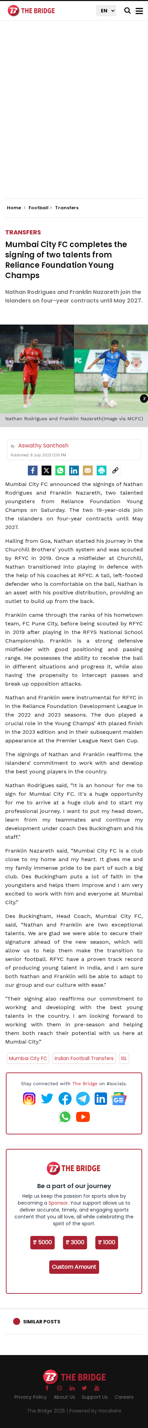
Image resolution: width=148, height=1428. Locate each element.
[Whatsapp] (60, 470)
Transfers (23, 232)
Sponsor (58, 1202)
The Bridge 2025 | (48, 1410)
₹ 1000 (106, 1242)
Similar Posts (41, 1321)
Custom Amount (74, 1267)
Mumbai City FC (28, 1058)
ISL (124, 1058)
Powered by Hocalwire (95, 1410)
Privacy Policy (30, 1397)
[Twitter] (46, 470)
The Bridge (84, 1083)
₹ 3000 (75, 1242)
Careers (124, 1397)
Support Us (95, 1397)
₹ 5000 (42, 1242)
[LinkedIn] (74, 470)
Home (14, 208)
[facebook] (33, 470)
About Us (64, 1397)
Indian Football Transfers (84, 1058)
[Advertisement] (74, 115)
